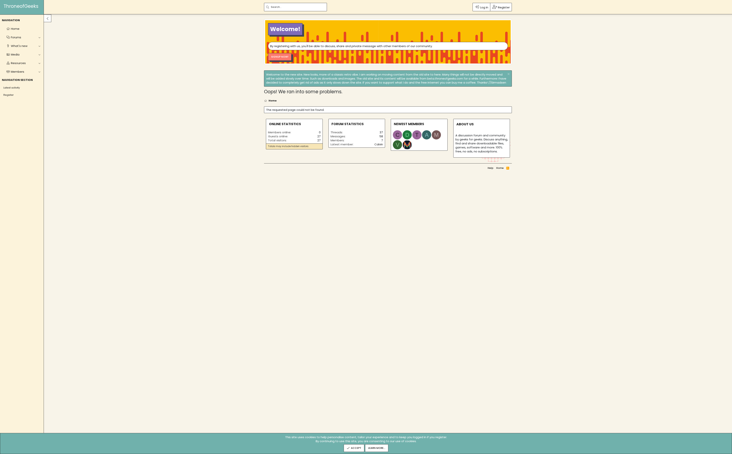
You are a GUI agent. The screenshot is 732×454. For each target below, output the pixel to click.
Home (500, 168)
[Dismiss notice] (508, 74)
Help (490, 168)
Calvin (378, 144)
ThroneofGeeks (21, 6)
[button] (39, 37)
